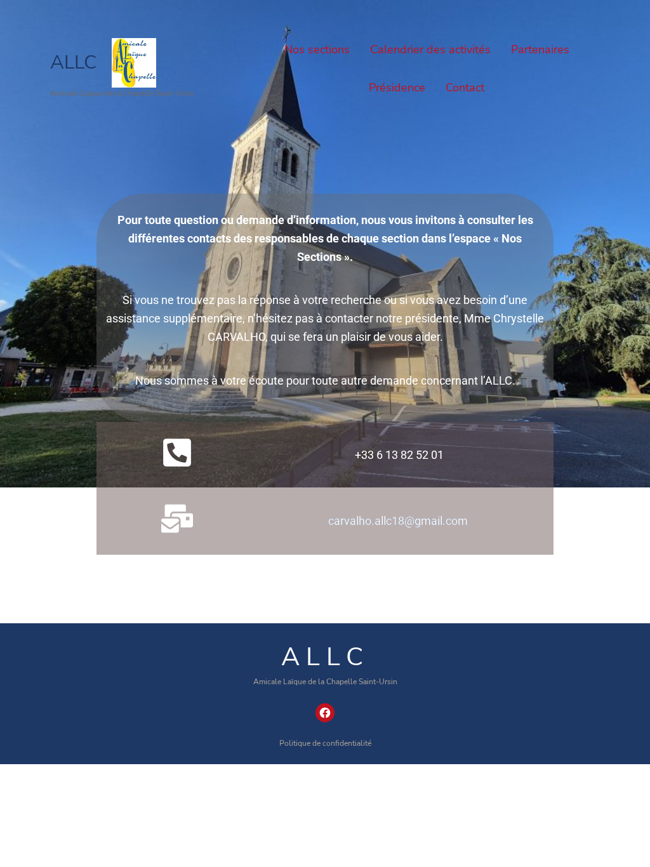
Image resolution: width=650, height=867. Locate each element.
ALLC (73, 63)
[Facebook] (325, 712)
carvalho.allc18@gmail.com (398, 520)
